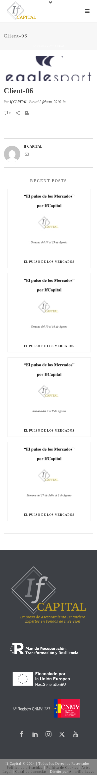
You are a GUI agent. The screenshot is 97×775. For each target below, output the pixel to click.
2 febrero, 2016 (50, 102)
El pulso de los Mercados (49, 261)
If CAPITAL (18, 102)
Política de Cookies (62, 768)
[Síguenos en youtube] (75, 734)
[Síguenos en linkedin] (35, 734)
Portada (39, 46)
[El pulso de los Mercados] (49, 222)
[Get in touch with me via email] (27, 155)
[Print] (29, 112)
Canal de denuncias (31, 772)
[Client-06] (48, 68)
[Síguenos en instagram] (48, 734)
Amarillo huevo (82, 772)
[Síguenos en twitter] (62, 734)
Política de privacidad (25, 768)
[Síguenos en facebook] (22, 734)
